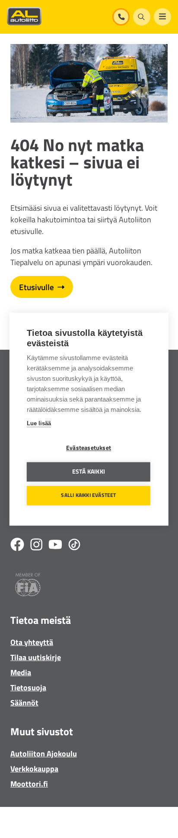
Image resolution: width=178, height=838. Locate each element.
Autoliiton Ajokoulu (43, 753)
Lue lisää (39, 423)
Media (20, 672)
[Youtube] (55, 546)
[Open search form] (141, 16)
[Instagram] (36, 546)
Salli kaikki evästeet (88, 495)
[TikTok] (74, 546)
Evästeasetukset (88, 447)
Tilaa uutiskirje (35, 657)
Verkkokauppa (34, 769)
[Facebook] (17, 546)
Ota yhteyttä (31, 642)
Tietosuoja (28, 687)
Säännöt (24, 702)
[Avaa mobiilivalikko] (162, 16)
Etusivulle (36, 287)
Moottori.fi (29, 784)
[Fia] (28, 586)
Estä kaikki (88, 471)
